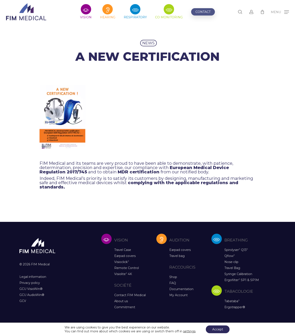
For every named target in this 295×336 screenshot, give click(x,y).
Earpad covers (125, 256)
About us (121, 301)
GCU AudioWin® (31, 295)
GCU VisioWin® (31, 289)
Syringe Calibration (238, 274)
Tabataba (231, 301)
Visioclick (121, 262)
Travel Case (122, 250)
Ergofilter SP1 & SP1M (241, 280)
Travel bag (177, 256)
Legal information (32, 277)
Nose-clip (231, 262)
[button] (280, 12)
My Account (178, 295)
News (148, 43)
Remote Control (126, 268)
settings (189, 331)
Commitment (124, 307)
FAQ (172, 283)
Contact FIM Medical (130, 295)
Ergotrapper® (234, 307)
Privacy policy (29, 283)
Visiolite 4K (123, 274)
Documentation (181, 289)
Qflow (229, 256)
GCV (22, 301)
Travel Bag (232, 268)
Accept (217, 329)
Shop (173, 277)
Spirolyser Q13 (236, 250)
